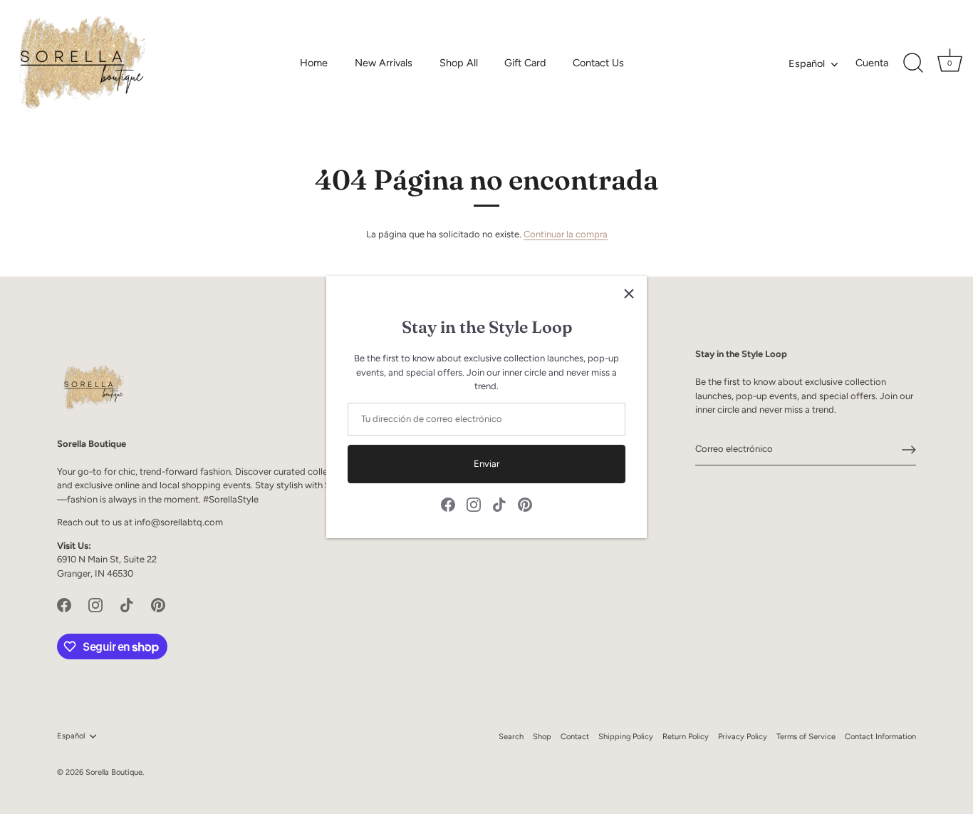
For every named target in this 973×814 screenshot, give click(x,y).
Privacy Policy (742, 736)
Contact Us (598, 62)
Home (314, 62)
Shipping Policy (625, 736)
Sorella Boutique (113, 772)
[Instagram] (474, 504)
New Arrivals (383, 62)
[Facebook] (448, 504)
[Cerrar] (629, 293)
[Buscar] (913, 63)
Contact (575, 736)
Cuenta (871, 62)
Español (807, 63)
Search (511, 736)
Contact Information (880, 736)
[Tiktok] (499, 504)
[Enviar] (909, 450)
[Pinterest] (525, 504)
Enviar (486, 463)
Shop (542, 736)
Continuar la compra (566, 234)
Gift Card (525, 62)
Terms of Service (806, 736)
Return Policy (685, 736)
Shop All (458, 62)
